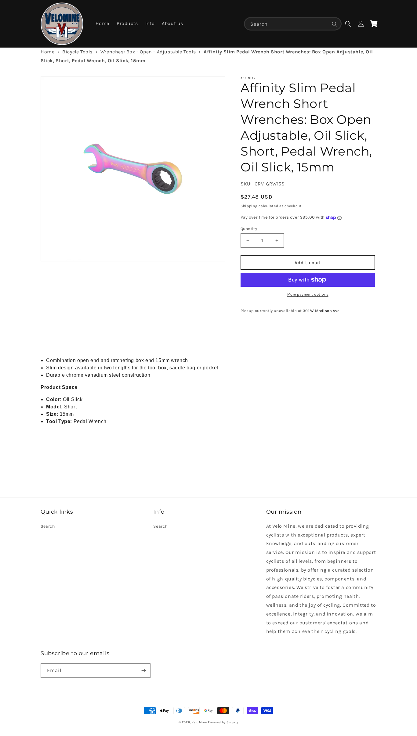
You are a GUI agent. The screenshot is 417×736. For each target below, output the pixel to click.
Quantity (249, 228)
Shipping (249, 206)
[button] (348, 23)
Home (47, 52)
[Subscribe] (143, 670)
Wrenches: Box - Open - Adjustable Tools (148, 52)
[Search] (334, 24)
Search (48, 526)
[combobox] (293, 24)
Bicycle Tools (77, 52)
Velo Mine (199, 722)
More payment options (307, 294)
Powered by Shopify (223, 722)
